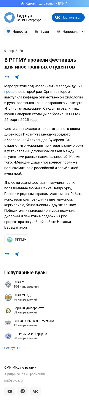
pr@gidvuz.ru (13, 380)
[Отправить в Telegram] (16, 77)
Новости (20, 31)
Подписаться (71, 17)
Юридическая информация (24, 374)
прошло (10, 91)
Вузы (44, 31)
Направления (73, 31)
